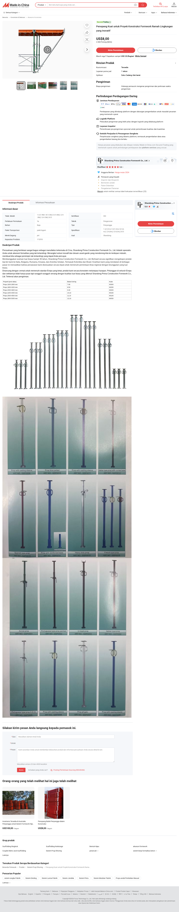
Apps (153, 12)
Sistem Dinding (31, 878)
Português (46, 894)
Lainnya (5, 855)
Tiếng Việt (143, 894)
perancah (93, 851)
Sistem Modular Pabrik (102, 878)
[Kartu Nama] (173, 213)
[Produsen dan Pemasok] (15, 5)
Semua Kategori (12, 12)
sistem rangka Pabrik (12, 878)
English (30, 894)
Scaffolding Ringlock (10, 846)
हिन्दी (120, 894)
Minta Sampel (140, 56)
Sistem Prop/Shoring (54, 851)
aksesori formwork (140, 846)
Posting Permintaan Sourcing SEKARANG (68, 770)
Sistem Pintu (84, 878)
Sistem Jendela (68, 878)
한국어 (107, 894)
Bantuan (142, 12)
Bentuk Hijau (94, 846)
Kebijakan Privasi (83, 891)
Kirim (21, 770)
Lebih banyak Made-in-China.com (102, 891)
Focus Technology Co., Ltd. (83, 899)
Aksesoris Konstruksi (34, 17)
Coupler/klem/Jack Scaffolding (14, 851)
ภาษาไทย (127, 894)
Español (38, 894)
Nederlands (92, 894)
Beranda (5, 17)
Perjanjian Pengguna (68, 891)
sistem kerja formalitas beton (144, 851)
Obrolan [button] (158, 50)
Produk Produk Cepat (123, 891)
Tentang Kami (44, 891)
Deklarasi (55, 891)
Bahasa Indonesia (155, 894)
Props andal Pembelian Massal (127, 878)
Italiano (75, 894)
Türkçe (135, 894)
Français (56, 894)
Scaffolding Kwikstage (54, 846)
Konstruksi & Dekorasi (18, 17)
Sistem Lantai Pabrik (49, 878)
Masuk (174, 6)
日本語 (114, 894)
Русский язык (65, 894)
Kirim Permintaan (115, 50)
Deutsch (83, 894)
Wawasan (135, 891)
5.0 (146, 206)
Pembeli (127, 12)
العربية (100, 894)
